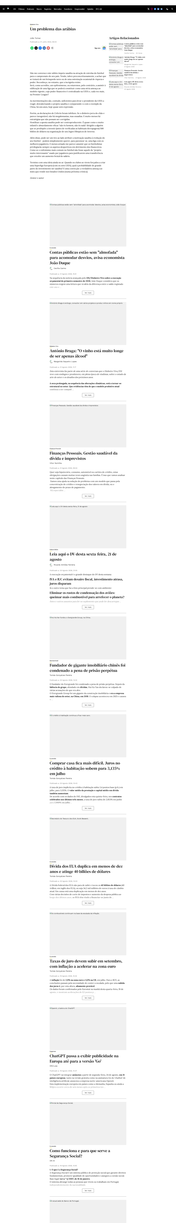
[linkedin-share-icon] (44, 49)
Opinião (90, 9)
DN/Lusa (53, 1066)
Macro (39, 9)
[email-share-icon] (48, 49)
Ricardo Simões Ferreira (64, 565)
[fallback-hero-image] (116, 47)
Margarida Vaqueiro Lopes (65, 361)
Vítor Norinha (56, 463)
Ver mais (88, 293)
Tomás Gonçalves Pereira (61, 675)
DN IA (52, 1161)
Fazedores (68, 9)
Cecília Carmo (60, 268)
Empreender (80, 9)
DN (14, 9)
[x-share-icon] (36, 49)
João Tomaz (35, 38)
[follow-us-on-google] (104, 48)
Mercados (58, 9)
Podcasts (30, 9)
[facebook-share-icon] (40, 49)
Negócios (47, 9)
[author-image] (51, 268)
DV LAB (99, 9)
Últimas (21, 9)
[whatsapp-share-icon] (32, 49)
